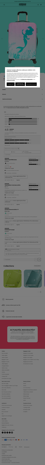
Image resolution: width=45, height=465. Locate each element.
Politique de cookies (11, 80)
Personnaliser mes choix (31, 84)
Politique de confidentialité (26, 79)
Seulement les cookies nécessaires (20, 84)
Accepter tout (11, 84)
